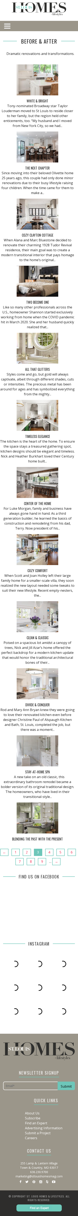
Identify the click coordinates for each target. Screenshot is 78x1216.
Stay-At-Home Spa (37, 771)
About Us (32, 1113)
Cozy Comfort (37, 570)
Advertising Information (43, 1128)
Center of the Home (37, 503)
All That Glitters (37, 369)
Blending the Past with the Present (37, 839)
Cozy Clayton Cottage (37, 235)
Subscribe (32, 1118)
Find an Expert (36, 1123)
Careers (31, 1138)
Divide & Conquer (37, 704)
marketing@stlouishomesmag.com (39, 1176)
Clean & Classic (37, 637)
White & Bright (37, 100)
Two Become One (37, 302)
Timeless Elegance (37, 436)
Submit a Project (38, 1133)
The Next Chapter (37, 168)
